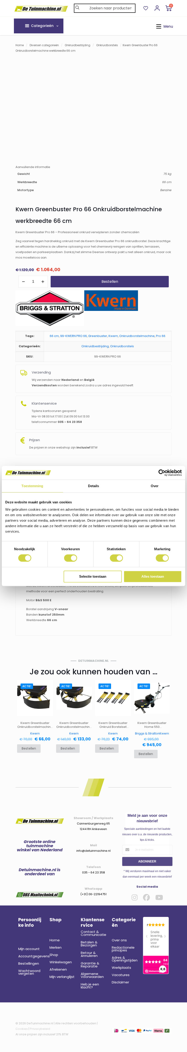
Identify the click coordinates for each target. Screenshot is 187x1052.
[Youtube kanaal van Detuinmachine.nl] (159, 897)
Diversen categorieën (44, 45)
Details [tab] (93, 486)
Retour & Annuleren (89, 954)
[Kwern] (111, 309)
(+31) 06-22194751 (93, 894)
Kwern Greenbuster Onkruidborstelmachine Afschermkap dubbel (74, 725)
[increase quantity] (43, 281)
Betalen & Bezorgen (89, 944)
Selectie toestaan (92, 576)
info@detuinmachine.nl (93, 851)
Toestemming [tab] (32, 486)
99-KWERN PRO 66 (73, 336)
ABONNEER (147, 861)
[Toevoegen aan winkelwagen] (46, 686)
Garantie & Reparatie (90, 965)
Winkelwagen (60, 962)
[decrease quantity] (23, 281)
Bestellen (109, 281)
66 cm (54, 336)
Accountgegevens (31, 956)
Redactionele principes (123, 949)
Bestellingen (28, 963)
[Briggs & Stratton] (50, 309)
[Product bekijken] (46, 696)
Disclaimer (120, 982)
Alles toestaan (152, 576)
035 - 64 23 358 (93, 872)
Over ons (119, 940)
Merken (55, 947)
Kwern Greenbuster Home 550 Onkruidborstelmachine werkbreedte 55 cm (152, 725)
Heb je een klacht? (90, 986)
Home (20, 45)
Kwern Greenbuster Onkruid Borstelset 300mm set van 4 (113, 725)
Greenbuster (97, 336)
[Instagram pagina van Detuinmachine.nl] (135, 897)
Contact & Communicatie (93, 933)
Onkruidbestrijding (77, 45)
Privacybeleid (40, 1029)
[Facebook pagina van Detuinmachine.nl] (146, 897)
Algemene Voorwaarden (92, 975)
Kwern (113, 336)
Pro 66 (160, 336)
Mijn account (29, 948)
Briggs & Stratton (147, 733)
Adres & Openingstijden (125, 959)
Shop (53, 954)
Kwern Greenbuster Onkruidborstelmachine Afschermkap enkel (35, 725)
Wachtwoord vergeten (29, 972)
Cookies (22, 1029)
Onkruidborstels (107, 45)
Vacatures (121, 974)
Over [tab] (154, 486)
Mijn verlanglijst (62, 976)
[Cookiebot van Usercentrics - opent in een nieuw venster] (162, 472)
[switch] (70, 558)
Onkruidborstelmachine (137, 336)
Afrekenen (58, 969)
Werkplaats (121, 967)
